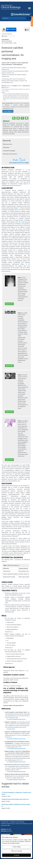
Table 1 (12, 559)
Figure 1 (16, 208)
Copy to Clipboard (7, 111)
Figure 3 (14, 227)
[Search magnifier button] (30, 18)
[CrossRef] (9, 719)
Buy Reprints (12, 29)
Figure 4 (23, 264)
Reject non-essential (16, 851)
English (5, 36)
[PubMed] (14, 719)
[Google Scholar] (21, 719)
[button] (29, 8)
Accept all (16, 855)
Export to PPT (9, 303)
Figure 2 (22, 220)
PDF (28, 30)
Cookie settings (16, 846)
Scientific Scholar (10, 823)
